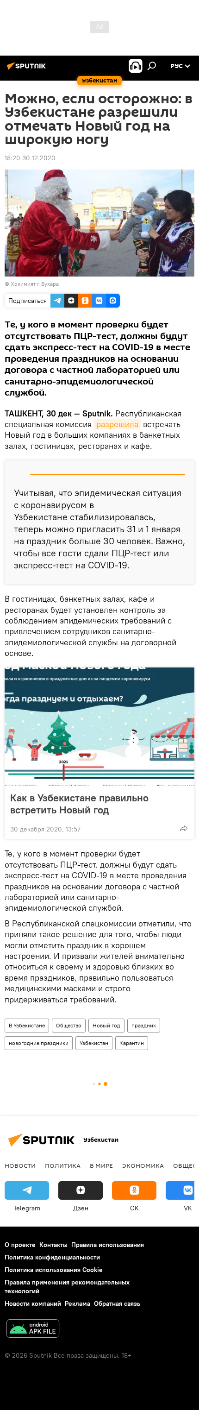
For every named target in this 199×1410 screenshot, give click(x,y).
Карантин (131, 1042)
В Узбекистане (27, 1025)
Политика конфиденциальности (52, 1257)
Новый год (106, 1025)
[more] (183, 828)
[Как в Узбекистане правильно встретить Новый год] (99, 726)
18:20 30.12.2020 (30, 158)
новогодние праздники (38, 1042)
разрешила (117, 424)
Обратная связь (117, 1303)
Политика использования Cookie (54, 1269)
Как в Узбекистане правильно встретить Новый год (79, 804)
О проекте (20, 1244)
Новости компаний (33, 1303)
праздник (143, 1025)
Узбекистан (94, 1042)
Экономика (143, 1165)
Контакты (53, 1244)
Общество (68, 1025)
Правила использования (107, 1244)
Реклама (77, 1303)
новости (20, 1165)
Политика (63, 1165)
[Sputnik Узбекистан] (28, 69)
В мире (101, 1165)
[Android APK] (32, 1329)
